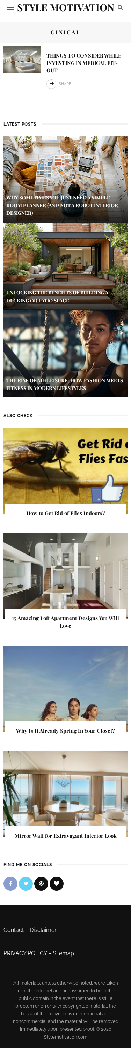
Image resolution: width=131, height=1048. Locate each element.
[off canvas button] (10, 7)
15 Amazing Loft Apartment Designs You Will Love (65, 622)
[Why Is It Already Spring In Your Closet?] (65, 688)
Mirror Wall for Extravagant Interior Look (66, 835)
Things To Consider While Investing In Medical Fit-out (83, 63)
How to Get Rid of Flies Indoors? (65, 513)
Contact (13, 930)
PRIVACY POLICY (25, 953)
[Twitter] (26, 884)
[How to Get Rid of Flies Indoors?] (65, 470)
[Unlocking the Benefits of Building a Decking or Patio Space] (65, 266)
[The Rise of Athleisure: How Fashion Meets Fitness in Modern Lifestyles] (65, 353)
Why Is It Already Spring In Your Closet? (65, 730)
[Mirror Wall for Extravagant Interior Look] (65, 793)
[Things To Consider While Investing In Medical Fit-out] (22, 59)
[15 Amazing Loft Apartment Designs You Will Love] (65, 575)
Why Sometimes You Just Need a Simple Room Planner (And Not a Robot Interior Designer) (62, 205)
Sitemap (63, 953)
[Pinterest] (41, 884)
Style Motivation (65, 7)
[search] (120, 7)
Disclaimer (43, 930)
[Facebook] (10, 884)
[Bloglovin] (57, 884)
